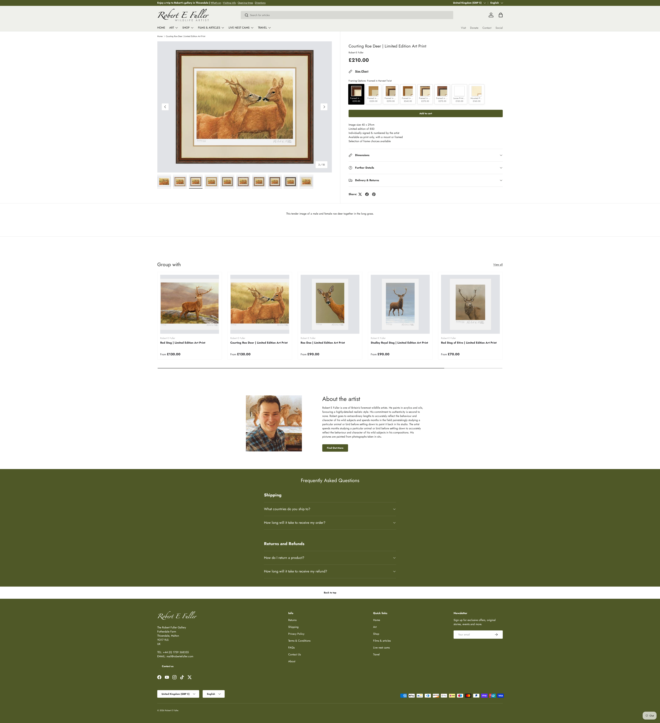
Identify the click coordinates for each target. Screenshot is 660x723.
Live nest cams (239, 28)
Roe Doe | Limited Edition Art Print (323, 343)
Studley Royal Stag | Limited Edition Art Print (399, 343)
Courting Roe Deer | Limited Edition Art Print (185, 36)
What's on (216, 2)
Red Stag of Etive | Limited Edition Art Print (469, 343)
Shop (186, 28)
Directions (260, 2)
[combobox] (347, 15)
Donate (474, 28)
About (291, 661)
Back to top (330, 592)
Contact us (167, 666)
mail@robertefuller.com (180, 656)
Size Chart (361, 71)
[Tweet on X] (360, 194)
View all (498, 265)
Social (499, 28)
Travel (262, 28)
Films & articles (209, 28)
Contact (486, 28)
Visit (463, 28)
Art (171, 28)
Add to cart (425, 113)
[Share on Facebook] (367, 194)
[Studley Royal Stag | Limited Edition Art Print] (400, 304)
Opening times (245, 2)
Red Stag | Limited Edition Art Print (182, 343)
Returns (292, 620)
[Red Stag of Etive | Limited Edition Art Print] (470, 304)
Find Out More (335, 448)
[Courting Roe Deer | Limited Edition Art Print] (259, 304)
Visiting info (229, 2)
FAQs (291, 648)
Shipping (293, 627)
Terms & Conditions (299, 641)
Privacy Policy (296, 634)
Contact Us (294, 654)
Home (161, 28)
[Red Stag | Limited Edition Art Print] (189, 304)
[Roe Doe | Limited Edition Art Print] (330, 304)
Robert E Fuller (356, 52)
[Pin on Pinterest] (373, 194)
